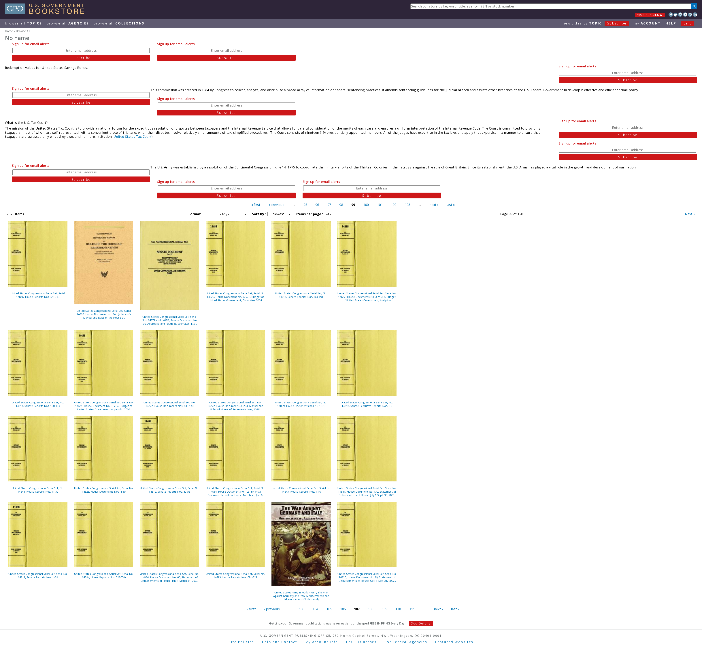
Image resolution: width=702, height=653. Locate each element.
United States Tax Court (132, 136)
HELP (670, 23)
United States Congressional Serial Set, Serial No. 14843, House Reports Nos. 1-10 (301, 489)
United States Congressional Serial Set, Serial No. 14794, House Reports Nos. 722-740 (103, 575)
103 (407, 204)
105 (329, 609)
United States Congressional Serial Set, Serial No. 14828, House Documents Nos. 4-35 (103, 489)
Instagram (680, 14)
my (647, 23)
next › (433, 204)
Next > (690, 214)
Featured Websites (454, 642)
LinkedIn (695, 14)
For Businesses (361, 642)
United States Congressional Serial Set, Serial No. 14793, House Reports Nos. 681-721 (235, 575)
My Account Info (321, 642)
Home (9, 31)
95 (305, 204)
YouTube (685, 14)
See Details (421, 623)
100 (366, 204)
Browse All (23, 23)
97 (329, 204)
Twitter (675, 14)
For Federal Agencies (405, 642)
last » (450, 204)
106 (343, 609)
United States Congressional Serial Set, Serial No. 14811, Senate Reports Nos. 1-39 (37, 575)
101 (380, 204)
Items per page (309, 214)
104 (315, 609)
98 (341, 204)
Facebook (671, 14)
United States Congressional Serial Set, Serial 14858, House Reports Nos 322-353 (38, 295)
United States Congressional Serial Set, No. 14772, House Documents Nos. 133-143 (169, 404)
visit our (650, 15)
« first (255, 204)
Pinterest (690, 14)
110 (398, 609)
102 (393, 204)
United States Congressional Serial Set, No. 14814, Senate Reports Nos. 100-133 (38, 404)
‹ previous (276, 204)
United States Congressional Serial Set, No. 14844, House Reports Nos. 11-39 (38, 489)
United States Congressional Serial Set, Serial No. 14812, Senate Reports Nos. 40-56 (169, 489)
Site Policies (241, 642)
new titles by (594, 23)
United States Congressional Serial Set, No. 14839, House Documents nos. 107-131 (301, 404)
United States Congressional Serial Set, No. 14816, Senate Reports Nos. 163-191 (301, 295)
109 (384, 609)
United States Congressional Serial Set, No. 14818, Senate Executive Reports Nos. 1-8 (367, 404)
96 (317, 204)
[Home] (46, 12)
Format (195, 214)
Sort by (258, 214)
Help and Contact (279, 642)
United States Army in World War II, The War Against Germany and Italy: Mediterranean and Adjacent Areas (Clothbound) (301, 596)
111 (412, 609)
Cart (687, 23)
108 (370, 609)
